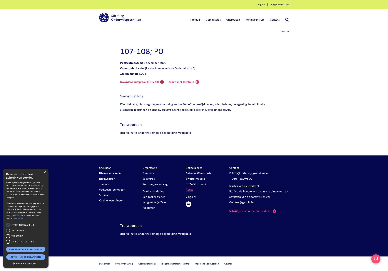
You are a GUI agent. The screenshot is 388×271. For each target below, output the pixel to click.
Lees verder (18, 218)
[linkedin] (188, 204)
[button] (25, 263)
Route (189, 189)
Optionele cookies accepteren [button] (25, 249)
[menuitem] (195, 17)
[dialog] (25, 218)
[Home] (120, 17)
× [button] (45, 172)
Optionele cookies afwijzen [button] (26, 257)
